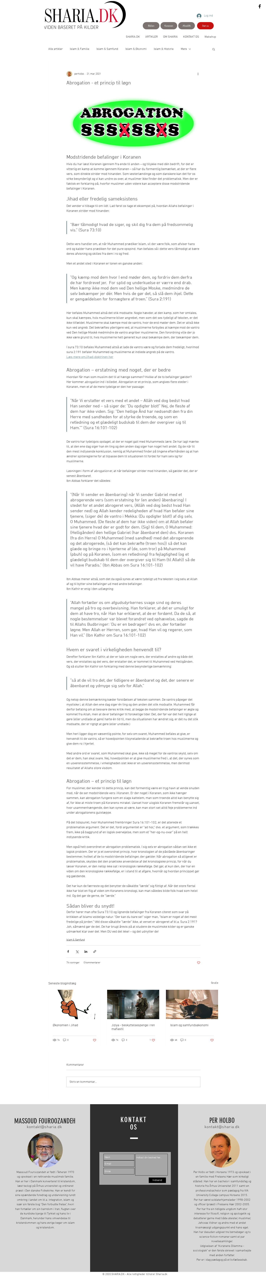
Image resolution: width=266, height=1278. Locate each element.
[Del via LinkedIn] (86, 951)
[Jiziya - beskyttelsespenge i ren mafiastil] (133, 1004)
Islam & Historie (164, 49)
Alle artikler (55, 49)
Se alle (214, 983)
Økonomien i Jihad (65, 1025)
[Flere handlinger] (198, 74)
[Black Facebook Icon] (259, 6)
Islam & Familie (79, 49)
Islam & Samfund (107, 49)
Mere (184, 49)
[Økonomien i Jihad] (74, 1004)
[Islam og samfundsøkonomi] (192, 1004)
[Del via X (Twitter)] (77, 951)
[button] (213, 49)
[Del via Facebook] (68, 951)
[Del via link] (94, 951)
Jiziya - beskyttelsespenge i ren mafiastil (133, 1027)
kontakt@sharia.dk (44, 1127)
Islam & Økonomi (136, 49)
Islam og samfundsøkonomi (189, 1025)
